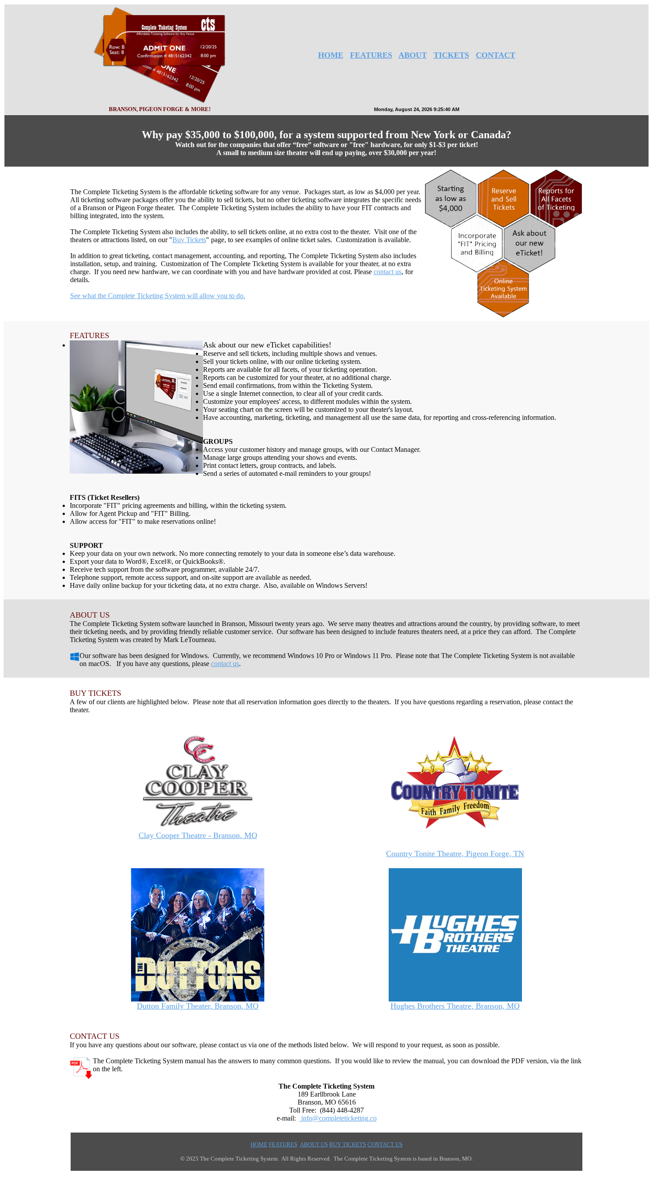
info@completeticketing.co (338, 1118)
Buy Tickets (189, 239)
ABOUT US (314, 1144)
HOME (330, 55)
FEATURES (371, 55)
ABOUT (412, 55)
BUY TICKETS (347, 1144)
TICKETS (451, 55)
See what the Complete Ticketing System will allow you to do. (157, 295)
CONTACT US (384, 1144)
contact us (388, 271)
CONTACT (495, 55)
